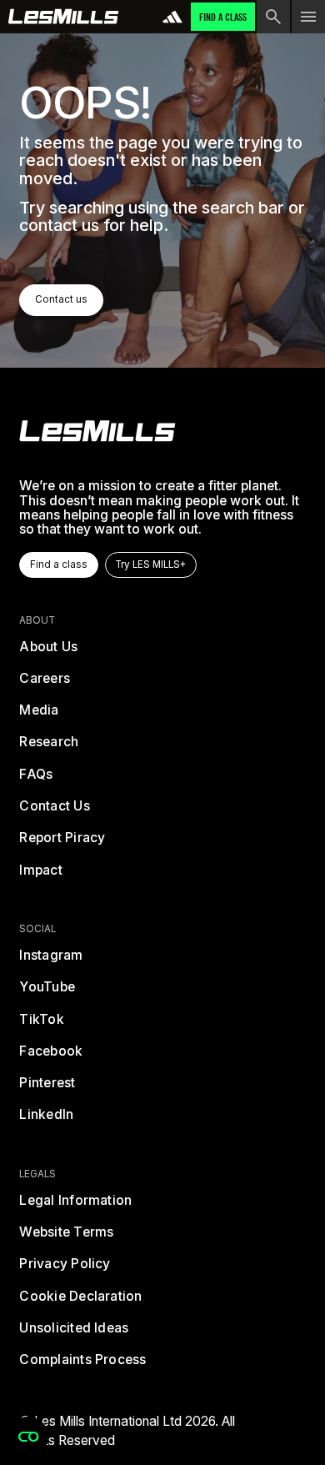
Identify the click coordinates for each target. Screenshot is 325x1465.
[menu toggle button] (308, 16)
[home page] (63, 16)
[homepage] (97, 431)
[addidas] (172, 16)
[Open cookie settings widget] (28, 1437)
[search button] (273, 16)
